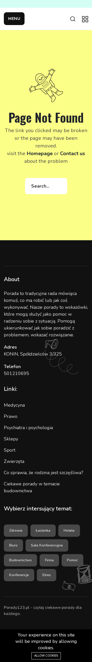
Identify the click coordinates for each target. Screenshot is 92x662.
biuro (13, 545)
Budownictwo (20, 560)
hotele (69, 530)
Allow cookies (46, 656)
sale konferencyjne (47, 545)
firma (49, 560)
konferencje (19, 575)
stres (46, 575)
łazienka (43, 530)
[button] (14, 18)
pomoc (72, 560)
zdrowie (15, 530)
